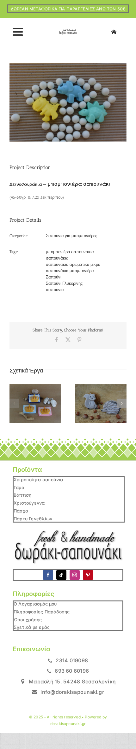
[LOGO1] (68, 31)
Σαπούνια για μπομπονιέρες (71, 235)
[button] (14, 403)
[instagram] (75, 575)
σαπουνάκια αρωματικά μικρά (73, 264)
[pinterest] (88, 575)
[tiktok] (61, 575)
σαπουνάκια (57, 258)
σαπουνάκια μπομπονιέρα (70, 270)
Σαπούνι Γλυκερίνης (64, 283)
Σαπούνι (53, 277)
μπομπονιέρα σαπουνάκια (70, 252)
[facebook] (48, 575)
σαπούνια (55, 289)
